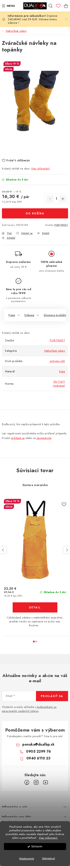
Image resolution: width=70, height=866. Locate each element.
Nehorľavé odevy (54, 351)
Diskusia (29, 315)
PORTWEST (61, 225)
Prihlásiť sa (52, 696)
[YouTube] (45, 782)
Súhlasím (36, 846)
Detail (35, 607)
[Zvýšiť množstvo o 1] (62, 198)
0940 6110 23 (38, 758)
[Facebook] (26, 782)
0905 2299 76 (38, 751)
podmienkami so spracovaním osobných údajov (29, 709)
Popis (12, 315)
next (67, 550)
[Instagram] (36, 782)
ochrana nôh (57, 361)
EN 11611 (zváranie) (59, 384)
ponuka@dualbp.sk (38, 744)
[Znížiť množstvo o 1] (49, 198)
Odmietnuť (48, 858)
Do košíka (35, 213)
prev (3, 550)
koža (62, 371)
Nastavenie (26, 859)
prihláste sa (18, 438)
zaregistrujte (44, 438)
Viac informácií (40, 169)
